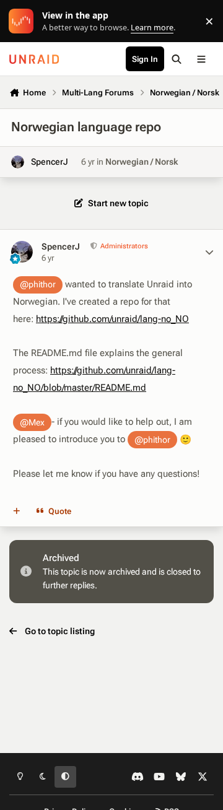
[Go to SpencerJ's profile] (17, 161)
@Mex (32, 422)
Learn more (24, 21)
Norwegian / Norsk (141, 162)
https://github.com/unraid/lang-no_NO (112, 318)
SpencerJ (49, 162)
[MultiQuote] (16, 511)
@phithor (38, 284)
